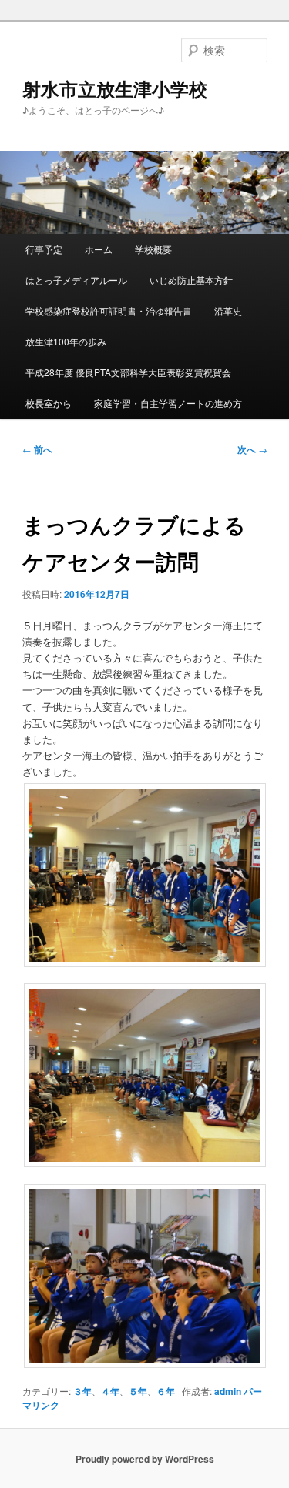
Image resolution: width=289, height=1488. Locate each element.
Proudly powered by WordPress (145, 1459)
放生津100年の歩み (65, 341)
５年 (138, 1391)
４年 (110, 1391)
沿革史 (228, 310)
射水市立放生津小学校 (114, 88)
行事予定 (43, 248)
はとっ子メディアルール (76, 279)
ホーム (99, 248)
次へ (252, 449)
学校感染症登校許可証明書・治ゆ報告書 (108, 310)
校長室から (48, 402)
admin (227, 1391)
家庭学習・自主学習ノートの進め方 (168, 402)
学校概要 (153, 248)
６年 (165, 1391)
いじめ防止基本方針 (191, 279)
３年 (82, 1391)
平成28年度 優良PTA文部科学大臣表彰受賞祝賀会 (128, 372)
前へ (37, 449)
